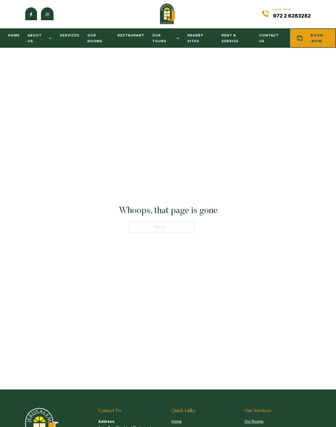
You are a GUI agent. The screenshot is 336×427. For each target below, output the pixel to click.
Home (14, 35)
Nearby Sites (195, 38)
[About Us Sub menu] (50, 38)
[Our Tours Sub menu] (178, 38)
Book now (317, 38)
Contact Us (269, 38)
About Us (35, 38)
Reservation (282, 9)
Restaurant (131, 35)
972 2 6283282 (292, 16)
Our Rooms (94, 38)
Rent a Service (230, 38)
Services (70, 35)
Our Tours (159, 38)
